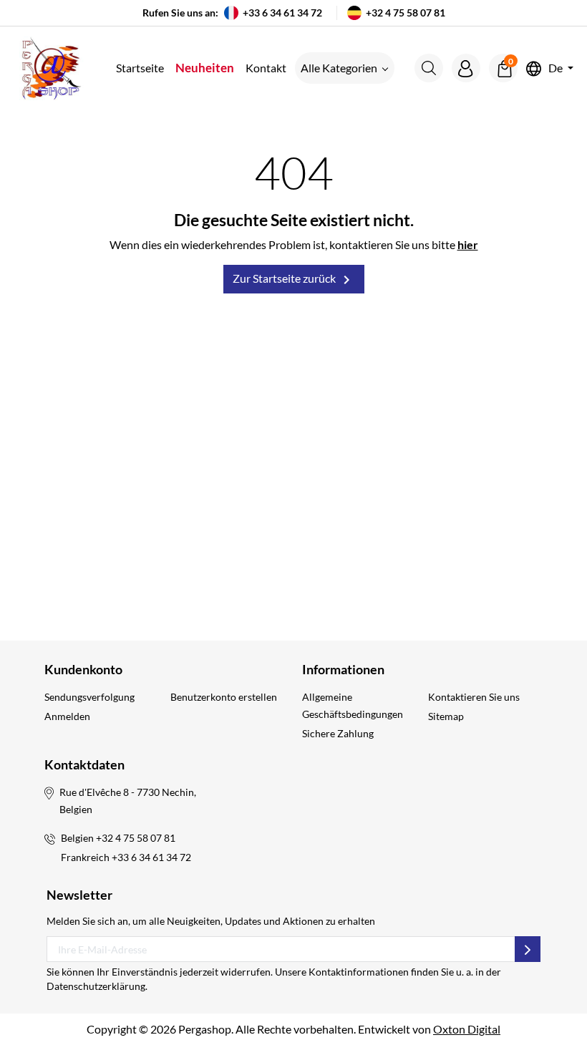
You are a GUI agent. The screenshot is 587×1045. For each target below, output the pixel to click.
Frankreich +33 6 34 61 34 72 (126, 857)
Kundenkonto (83, 669)
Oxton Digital (466, 1029)
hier (467, 244)
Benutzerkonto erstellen (223, 697)
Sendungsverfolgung (89, 697)
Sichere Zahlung (338, 733)
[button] (428, 68)
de (555, 68)
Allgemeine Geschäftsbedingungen (352, 705)
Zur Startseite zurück (294, 279)
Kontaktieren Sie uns (474, 697)
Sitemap (446, 716)
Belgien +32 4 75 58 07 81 (118, 838)
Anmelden (67, 716)
